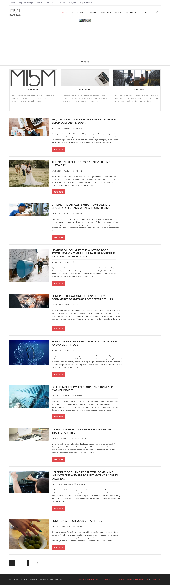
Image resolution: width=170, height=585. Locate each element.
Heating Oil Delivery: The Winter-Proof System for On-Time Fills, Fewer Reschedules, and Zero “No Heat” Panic (84, 253)
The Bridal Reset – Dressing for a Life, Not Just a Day (82, 163)
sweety (66, 438)
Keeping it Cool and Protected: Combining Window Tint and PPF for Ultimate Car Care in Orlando (85, 475)
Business (79, 128)
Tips (76, 262)
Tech (77, 305)
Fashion (39, 2)
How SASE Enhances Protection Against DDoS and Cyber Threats (84, 343)
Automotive (81, 484)
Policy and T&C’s (75, 2)
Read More (17, 106)
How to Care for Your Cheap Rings (77, 521)
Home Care (50, 2)
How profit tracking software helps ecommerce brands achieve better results (82, 297)
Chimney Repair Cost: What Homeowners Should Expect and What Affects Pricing (81, 206)
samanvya (67, 484)
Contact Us (88, 2)
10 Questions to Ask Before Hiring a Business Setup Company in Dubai (84, 121)
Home (13, 2)
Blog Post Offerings (26, 2)
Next (37, 563)
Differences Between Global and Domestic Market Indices (83, 388)
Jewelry (79, 527)
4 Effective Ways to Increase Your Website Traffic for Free (82, 431)
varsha (67, 128)
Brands (62, 2)
